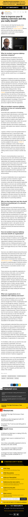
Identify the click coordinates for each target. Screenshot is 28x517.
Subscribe (23, 499)
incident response (17, 28)
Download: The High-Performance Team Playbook (11, 406)
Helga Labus (7, 11)
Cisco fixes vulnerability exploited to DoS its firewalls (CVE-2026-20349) (13, 443)
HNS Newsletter (8, 473)
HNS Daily (6, 468)
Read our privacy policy (9, 510)
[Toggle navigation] (26, 7)
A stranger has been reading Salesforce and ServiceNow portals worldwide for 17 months (13, 454)
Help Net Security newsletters (11, 1)
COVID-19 (21, 142)
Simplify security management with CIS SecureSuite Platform (12, 419)
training (3, 92)
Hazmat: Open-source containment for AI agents (12, 396)
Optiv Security (19, 26)
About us (17, 510)
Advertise (22, 510)
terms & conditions (22, 502)
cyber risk (4, 376)
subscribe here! (20, 4)
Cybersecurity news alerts (11, 482)
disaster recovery (12, 376)
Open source (7, 493)
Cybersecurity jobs (9, 488)
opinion (3, 378)
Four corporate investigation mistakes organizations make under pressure (12, 448)
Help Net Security (20, 508)
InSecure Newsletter (10, 477)
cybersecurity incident (6, 260)
